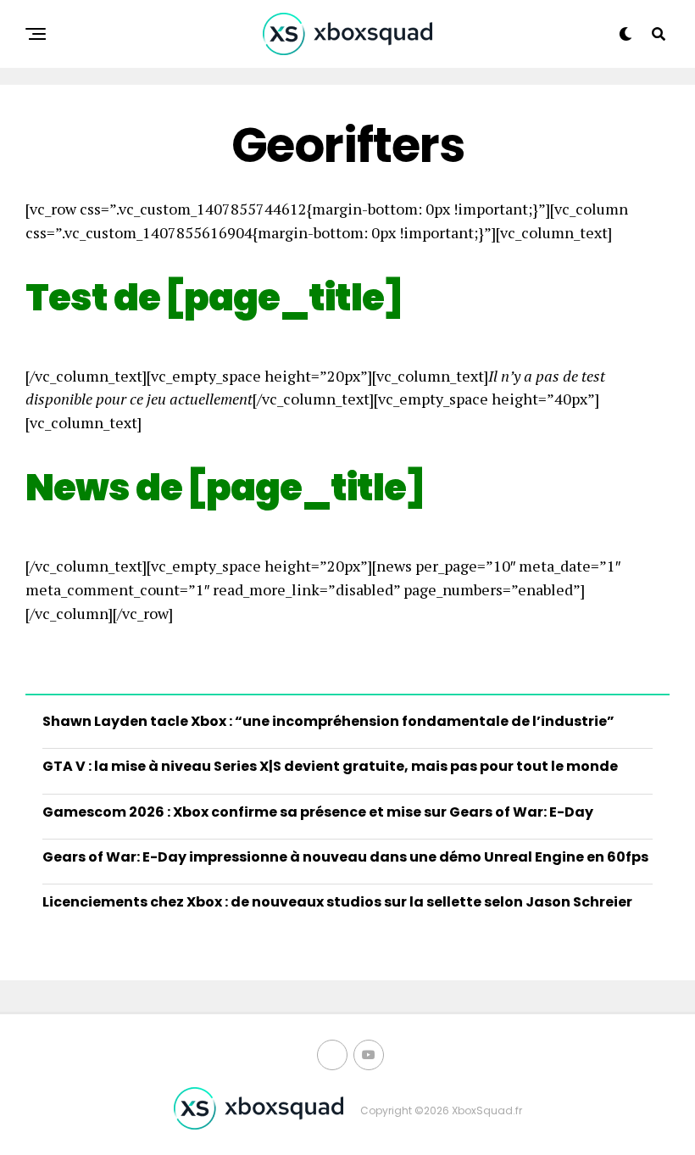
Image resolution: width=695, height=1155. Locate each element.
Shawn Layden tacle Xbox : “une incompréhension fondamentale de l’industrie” (328, 721)
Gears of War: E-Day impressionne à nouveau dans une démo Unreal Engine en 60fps (345, 857)
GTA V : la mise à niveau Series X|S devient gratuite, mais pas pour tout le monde (330, 766)
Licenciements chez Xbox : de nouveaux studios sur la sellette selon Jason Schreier (337, 902)
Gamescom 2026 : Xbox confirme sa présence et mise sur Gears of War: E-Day (317, 812)
